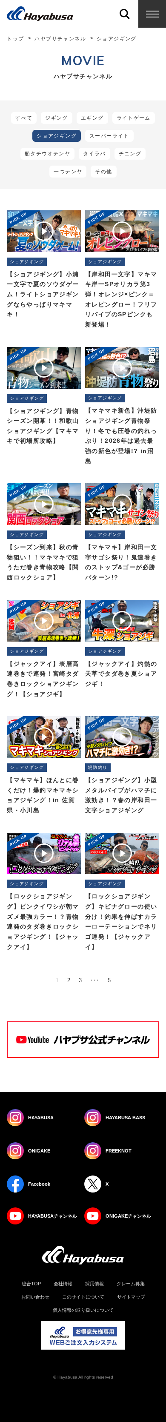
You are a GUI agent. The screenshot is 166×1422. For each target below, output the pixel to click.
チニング (130, 154)
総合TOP (31, 1284)
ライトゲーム (134, 118)
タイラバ (94, 154)
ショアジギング (57, 136)
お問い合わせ (35, 1297)
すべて (23, 118)
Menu (152, 14)
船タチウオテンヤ (47, 154)
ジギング (56, 118)
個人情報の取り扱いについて (83, 1310)
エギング (92, 118)
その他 (103, 172)
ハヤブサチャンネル (60, 38)
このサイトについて (83, 1297)
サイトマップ (131, 1297)
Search (124, 14)
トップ (15, 38)
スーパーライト (109, 136)
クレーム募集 (131, 1284)
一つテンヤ (68, 172)
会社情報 (63, 1284)
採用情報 (94, 1284)
